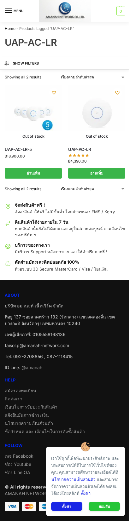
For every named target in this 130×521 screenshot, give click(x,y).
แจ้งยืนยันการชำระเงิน (27, 415)
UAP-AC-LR (79, 149)
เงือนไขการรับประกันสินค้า (31, 406)
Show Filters (26, 63)
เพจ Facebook (19, 456)
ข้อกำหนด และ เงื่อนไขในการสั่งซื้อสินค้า (45, 431)
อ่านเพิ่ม (33, 173)
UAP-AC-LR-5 (18, 149)
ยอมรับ (104, 506)
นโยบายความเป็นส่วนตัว (29, 423)
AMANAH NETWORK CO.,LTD (36, 493)
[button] (120, 11)
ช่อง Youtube (18, 464)
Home (10, 28)
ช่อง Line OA (17, 472)
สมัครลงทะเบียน (20, 390)
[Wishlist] (54, 92)
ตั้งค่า (86, 493)
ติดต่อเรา (13, 398)
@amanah (31, 367)
